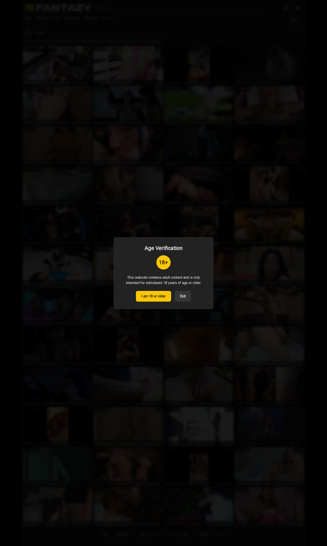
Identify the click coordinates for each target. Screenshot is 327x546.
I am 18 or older (153, 296)
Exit (183, 296)
